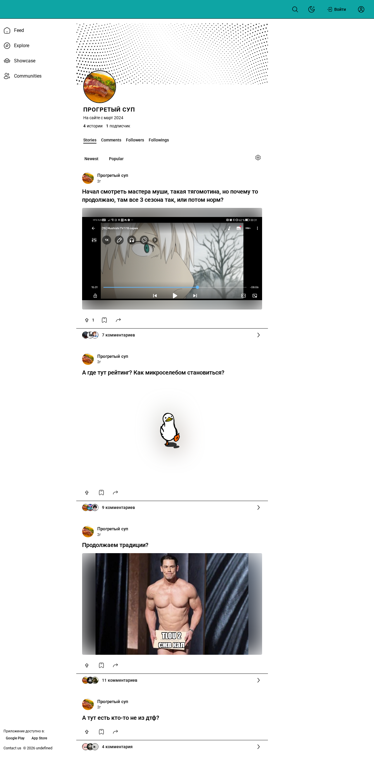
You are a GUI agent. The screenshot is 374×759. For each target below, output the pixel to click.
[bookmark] (104, 320)
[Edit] (258, 157)
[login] (361, 9)
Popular (116, 158)
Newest (91, 158)
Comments (111, 140)
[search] (295, 9)
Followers (135, 140)
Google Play (15, 738)
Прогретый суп (112, 175)
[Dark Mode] (311, 9)
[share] (118, 320)
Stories (89, 140)
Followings (159, 140)
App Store (39, 738)
